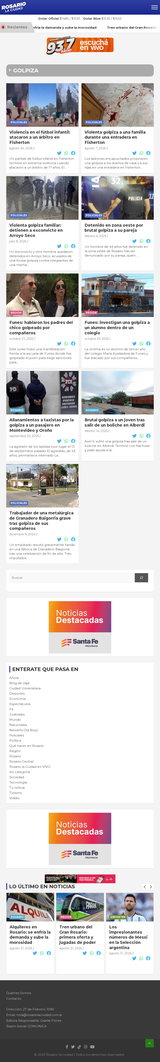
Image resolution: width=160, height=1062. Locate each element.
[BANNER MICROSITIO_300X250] (80, 603)
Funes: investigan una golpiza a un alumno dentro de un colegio (117, 327)
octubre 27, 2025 (21, 339)
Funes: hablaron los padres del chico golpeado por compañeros (41, 327)
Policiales (19, 122)
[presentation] (145, 887)
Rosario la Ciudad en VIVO (29, 767)
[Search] (141, 577)
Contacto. (14, 999)
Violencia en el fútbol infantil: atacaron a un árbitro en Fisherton (39, 137)
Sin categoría (19, 772)
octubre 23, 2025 (97, 339)
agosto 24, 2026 (20, 148)
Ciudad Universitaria (25, 688)
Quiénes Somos (18, 993)
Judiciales (17, 714)
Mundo (15, 720)
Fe (11, 709)
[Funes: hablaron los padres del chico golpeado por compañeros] (42, 295)
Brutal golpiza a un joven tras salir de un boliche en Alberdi (115, 423)
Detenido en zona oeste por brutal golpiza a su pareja (114, 228)
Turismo (15, 793)
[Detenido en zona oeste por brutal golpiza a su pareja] (117, 198)
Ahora (14, 678)
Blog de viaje (19, 683)
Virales (14, 798)
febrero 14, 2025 (96, 431)
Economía (17, 699)
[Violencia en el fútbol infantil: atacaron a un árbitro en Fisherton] (42, 105)
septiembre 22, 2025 (24, 436)
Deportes (17, 693)
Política (15, 741)
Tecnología (18, 782)
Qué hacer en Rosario (26, 746)
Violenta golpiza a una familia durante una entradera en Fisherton (115, 137)
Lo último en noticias (42, 886)
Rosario (17, 410)
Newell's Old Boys (23, 730)
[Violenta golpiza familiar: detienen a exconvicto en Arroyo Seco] (42, 198)
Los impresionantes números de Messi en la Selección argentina (78, 937)
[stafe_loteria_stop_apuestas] (80, 877)
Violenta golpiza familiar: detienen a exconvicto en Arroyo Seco (36, 230)
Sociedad (16, 777)
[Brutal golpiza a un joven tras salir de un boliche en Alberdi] (117, 393)
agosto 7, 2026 (95, 148)
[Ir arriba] (149, 1043)
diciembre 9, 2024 (22, 534)
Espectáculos (20, 704)
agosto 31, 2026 (21, 948)
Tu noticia (17, 788)
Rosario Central (21, 761)
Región (16, 312)
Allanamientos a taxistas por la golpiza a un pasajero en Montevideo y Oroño (41, 425)
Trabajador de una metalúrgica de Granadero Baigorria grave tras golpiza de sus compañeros (41, 521)
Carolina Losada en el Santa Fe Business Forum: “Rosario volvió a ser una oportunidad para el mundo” (129, 942)
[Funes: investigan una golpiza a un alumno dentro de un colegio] (117, 295)
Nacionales (18, 725)
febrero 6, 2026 (95, 236)
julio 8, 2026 (17, 241)
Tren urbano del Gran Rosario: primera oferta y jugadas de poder (28, 935)
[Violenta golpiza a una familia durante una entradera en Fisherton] (117, 105)
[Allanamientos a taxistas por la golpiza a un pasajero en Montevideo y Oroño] (42, 393)
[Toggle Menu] (154, 7)
